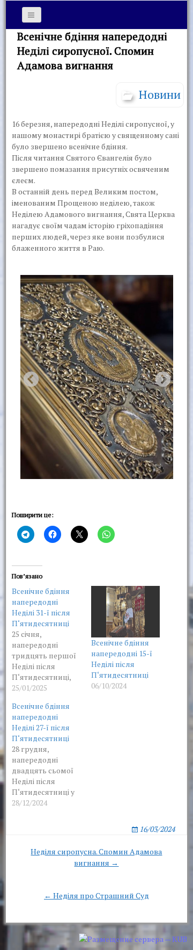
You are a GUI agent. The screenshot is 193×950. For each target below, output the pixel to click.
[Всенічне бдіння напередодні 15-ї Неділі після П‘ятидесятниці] (125, 611)
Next (159, 376)
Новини (160, 94)
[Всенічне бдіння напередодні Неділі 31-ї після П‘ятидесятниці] (51, 639)
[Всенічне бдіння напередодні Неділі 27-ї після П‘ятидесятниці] (51, 754)
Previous (28, 376)
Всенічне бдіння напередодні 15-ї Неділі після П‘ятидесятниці (121, 658)
